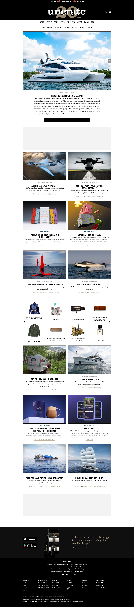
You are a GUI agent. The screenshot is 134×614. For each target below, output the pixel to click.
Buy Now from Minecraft (89, 246)
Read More (36, 194)
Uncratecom (54, 2)
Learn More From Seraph (94, 196)
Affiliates (85, 585)
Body (86, 22)
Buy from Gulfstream (50, 194)
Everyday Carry (80, 27)
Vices (79, 22)
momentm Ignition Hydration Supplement (45, 236)
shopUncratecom (68, 2)
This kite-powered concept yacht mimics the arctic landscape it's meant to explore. (44, 482)
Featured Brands (43, 585)
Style (49, 22)
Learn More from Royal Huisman (94, 486)
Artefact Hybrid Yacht (89, 379)
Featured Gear (45, 232)
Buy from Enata (94, 293)
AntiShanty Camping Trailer (44, 379)
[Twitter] (59, 574)
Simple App (89, 428)
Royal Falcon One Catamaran (67, 96)
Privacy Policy (101, 584)
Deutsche (70, 585)
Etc (92, 22)
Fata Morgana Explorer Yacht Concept (44, 478)
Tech (63, 22)
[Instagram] (71, 574)
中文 (68, 589)
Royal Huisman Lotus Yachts (89, 478)
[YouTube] (63, 574)
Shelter (71, 22)
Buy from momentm (44, 246)
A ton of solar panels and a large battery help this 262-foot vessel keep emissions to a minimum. (89, 383)
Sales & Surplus (43, 587)
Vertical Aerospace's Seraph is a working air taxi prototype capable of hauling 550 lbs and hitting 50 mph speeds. (89, 192)
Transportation (69, 92)
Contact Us (56, 584)
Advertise (85, 584)
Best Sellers (42, 584)
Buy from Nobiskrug (94, 388)
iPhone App (59, 27)
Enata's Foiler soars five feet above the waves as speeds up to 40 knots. (89, 288)
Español (69, 582)
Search (106, 12)
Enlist (90, 27)
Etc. (24, 590)
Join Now (89, 439)
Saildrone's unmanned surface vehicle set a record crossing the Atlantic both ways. (44, 288)
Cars (56, 22)
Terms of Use (100, 582)
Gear (42, 22)
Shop (43, 27)
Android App (69, 27)
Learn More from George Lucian (49, 486)
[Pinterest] (75, 574)
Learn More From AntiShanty (49, 390)
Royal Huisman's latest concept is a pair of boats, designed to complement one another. (89, 482)
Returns (55, 585)
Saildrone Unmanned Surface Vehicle (44, 284)
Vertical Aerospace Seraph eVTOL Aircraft (89, 187)
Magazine (50, 27)
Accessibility (100, 585)
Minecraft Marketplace (89, 234)
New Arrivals (42, 582)
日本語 (68, 587)
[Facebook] (67, 574)
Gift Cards (41, 589)
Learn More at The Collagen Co (44, 439)
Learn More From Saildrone (49, 293)
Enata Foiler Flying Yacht (89, 284)
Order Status (56, 582)
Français (70, 584)
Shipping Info (56, 587)
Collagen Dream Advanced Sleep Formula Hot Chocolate (44, 429)
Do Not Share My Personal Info (101, 588)
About (84, 582)
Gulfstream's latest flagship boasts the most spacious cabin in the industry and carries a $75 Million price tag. (45, 189)
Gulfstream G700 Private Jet (45, 185)
